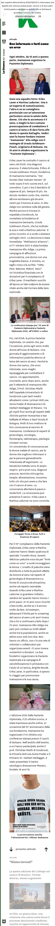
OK (39, 16)
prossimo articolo (25, 849)
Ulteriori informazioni (25, 16)
